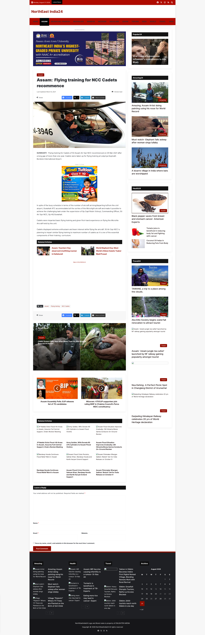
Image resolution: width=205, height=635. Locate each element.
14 (160, 589)
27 (156, 599)
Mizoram (102, 21)
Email (36, 533)
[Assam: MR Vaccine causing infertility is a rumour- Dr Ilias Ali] (75, 574)
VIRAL (171, 21)
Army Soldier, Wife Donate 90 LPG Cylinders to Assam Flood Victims (78, 444)
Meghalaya (78, 21)
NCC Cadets (66, 306)
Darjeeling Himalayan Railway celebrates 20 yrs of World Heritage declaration (146, 419)
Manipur (91, 21)
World (153, 21)
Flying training (55, 306)
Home (35, 21)
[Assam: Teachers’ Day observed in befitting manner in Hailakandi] (43, 250)
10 (142, 589)
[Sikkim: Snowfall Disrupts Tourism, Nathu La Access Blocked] (110, 591)
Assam (44, 21)
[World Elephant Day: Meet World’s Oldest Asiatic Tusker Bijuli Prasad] (87, 250)
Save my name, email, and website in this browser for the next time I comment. (65, 543)
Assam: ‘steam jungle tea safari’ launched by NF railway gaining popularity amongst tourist (148, 354)
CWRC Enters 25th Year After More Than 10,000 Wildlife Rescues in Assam (62, 342)
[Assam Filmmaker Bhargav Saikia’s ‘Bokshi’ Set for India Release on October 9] (109, 460)
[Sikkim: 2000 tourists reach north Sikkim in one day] (110, 604)
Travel (162, 21)
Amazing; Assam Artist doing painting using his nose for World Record (148, 108)
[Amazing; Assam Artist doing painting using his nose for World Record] (39, 573)
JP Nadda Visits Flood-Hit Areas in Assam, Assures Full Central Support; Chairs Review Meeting (50, 444)
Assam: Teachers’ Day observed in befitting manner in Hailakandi (64, 251)
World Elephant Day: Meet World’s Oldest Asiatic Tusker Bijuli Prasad (108, 251)
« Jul (141, 609)
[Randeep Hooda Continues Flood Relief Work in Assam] (50, 460)
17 (142, 594)
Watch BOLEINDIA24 (79, 262)
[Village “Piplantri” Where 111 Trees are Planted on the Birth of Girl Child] (39, 603)
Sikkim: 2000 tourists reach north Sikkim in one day (127, 603)
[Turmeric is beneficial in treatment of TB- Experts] (75, 587)
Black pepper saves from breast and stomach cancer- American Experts (148, 219)
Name (36, 523)
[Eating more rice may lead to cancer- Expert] (75, 598)
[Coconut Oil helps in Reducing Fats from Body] (138, 243)
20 (156, 594)
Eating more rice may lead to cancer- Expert (91, 598)
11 (146, 589)
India (144, 21)
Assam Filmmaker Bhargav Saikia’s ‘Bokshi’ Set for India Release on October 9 (107, 472)
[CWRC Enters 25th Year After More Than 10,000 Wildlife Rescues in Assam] (79, 346)
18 (147, 594)
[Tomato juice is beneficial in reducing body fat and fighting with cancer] (138, 231)
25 (147, 599)
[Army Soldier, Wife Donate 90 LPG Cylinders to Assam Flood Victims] (79, 432)
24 (142, 599)
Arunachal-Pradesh (60, 21)
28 (160, 599)
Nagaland (114, 21)
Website (84, 533)
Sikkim (125, 21)
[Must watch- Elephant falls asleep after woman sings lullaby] (39, 589)
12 (151, 589)
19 (151, 594)
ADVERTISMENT (80, 30)
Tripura (135, 21)
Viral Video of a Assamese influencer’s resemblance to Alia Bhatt (149, 59)
